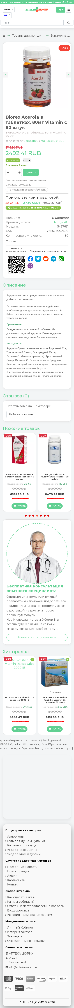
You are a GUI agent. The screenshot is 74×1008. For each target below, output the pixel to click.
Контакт (13, 884)
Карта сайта (16, 880)
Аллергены (15, 836)
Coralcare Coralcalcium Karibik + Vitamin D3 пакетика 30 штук (19, 699)
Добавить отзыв (21, 414)
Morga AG (61, 222)
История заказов (19, 932)
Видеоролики (18, 910)
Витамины (20, 692)
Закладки (14, 936)
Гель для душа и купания (26, 841)
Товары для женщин (27, 35)
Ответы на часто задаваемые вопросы (35, 906)
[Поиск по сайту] (68, 22)
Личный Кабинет (20, 927)
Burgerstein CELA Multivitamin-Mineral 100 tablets (19, 476)
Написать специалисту (36, 637)
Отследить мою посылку (26, 941)
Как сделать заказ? (21, 897)
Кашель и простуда (21, 845)
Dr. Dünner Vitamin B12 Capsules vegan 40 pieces (54, 698)
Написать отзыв (52, 140)
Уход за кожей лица (22, 850)
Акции (12, 875)
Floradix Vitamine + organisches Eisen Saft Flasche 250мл (55, 476)
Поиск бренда (18, 871)
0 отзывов (31, 140)
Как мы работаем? (20, 901)
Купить (31, 172)
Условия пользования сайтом (29, 914)
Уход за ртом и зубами (24, 854)
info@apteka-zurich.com (24, 967)
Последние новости (22, 867)
